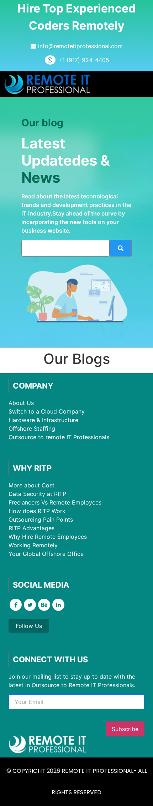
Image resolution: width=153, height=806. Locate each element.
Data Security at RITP (37, 493)
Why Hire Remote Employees (48, 536)
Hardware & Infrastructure (43, 420)
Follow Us (29, 625)
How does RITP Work (37, 510)
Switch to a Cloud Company (47, 411)
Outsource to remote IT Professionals (59, 437)
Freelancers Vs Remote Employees (55, 502)
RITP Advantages (31, 528)
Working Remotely (33, 545)
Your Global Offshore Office (46, 553)
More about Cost (31, 485)
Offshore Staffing (32, 428)
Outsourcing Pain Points (41, 519)
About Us (21, 402)
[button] (142, 84)
